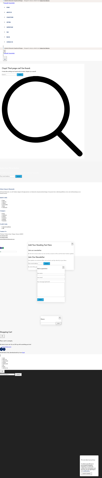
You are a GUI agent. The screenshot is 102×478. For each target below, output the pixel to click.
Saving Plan (10, 27)
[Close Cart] (2, 336)
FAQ (8, 32)
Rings (3, 213)
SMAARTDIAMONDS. (22, 249)
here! (23, 352)
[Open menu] (4, 51)
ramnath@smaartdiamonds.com (7, 239)
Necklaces (4, 215)
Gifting (9, 22)
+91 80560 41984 (4, 237)
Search (18, 374)
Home (8, 7)
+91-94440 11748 (4, 235)
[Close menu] (0, 355)
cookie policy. (86, 471)
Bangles (4, 219)
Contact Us (10, 42)
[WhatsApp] (3, 248)
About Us (9, 12)
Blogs (8, 37)
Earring (4, 216)
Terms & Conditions (6, 226)
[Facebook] (0, 248)
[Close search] (2, 371)
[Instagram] (1, 248)
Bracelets (4, 220)
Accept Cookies (86, 473)
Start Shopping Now (6, 347)
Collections (10, 17)
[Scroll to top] (1, 349)
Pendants (4, 217)
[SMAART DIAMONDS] (9, 3)
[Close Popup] (72, 244)
